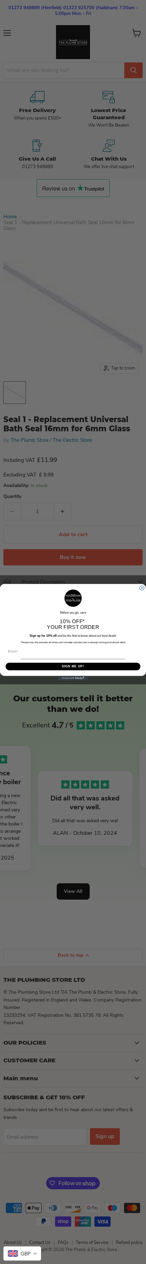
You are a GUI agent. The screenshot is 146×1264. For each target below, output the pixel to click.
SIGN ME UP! (73, 666)
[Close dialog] (142, 588)
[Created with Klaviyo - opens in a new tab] (73, 678)
